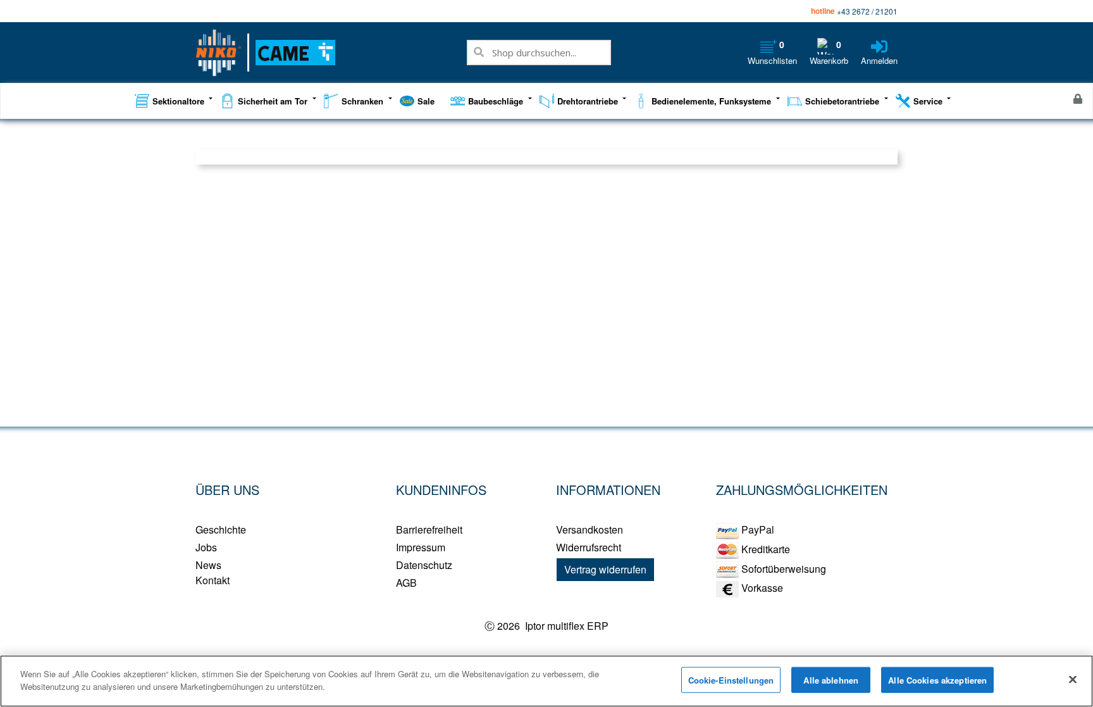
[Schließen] (1073, 679)
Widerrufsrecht (588, 547)
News (208, 565)
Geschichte (220, 529)
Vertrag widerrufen (605, 569)
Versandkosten (589, 529)
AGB (406, 582)
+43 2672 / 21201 (867, 11)
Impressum (420, 547)
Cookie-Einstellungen (731, 680)
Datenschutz (424, 565)
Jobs (206, 547)
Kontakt (212, 580)
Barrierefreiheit (429, 529)
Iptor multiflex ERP (565, 625)
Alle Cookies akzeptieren (937, 680)
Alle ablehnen (830, 680)
